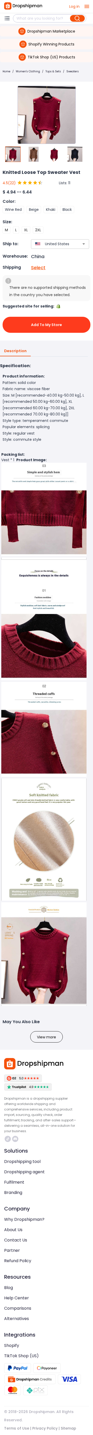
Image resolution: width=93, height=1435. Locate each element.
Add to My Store (46, 324)
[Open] (83, 244)
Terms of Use (16, 1428)
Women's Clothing (28, 71)
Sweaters (72, 71)
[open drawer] (87, 6)
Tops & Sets (53, 71)
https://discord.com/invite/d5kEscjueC (16, 1139)
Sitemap (68, 1428)
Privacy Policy (45, 1428)
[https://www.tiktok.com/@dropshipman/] (8, 1139)
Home (6, 71)
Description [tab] (15, 350)
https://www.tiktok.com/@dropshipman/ (8, 1139)
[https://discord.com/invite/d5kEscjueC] (15, 1139)
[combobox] (52, 244)
